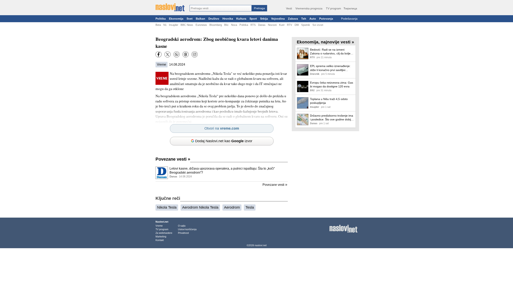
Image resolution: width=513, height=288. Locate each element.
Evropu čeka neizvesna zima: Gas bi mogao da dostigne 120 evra (331, 84)
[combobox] (221, 8)
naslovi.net (261, 245)
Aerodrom (232, 207)
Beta (158, 24)
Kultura (241, 18)
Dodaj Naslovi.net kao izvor (223, 141)
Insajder (173, 24)
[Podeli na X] (168, 54)
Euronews (201, 24)
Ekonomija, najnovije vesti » (325, 42)
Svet (190, 18)
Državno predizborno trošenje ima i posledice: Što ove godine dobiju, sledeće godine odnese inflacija (331, 117)
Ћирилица (350, 8)
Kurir (282, 24)
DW (297, 24)
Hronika (227, 18)
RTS (253, 24)
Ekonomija (176, 18)
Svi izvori (317, 24)
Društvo (213, 18)
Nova (234, 24)
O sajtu (182, 225)
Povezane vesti (173, 159)
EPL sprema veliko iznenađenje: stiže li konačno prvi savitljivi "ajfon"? (330, 68)
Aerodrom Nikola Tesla (200, 207)
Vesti (289, 8)
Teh (303, 18)
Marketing (161, 236)
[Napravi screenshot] (195, 54)
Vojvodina (278, 18)
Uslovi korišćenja (187, 229)
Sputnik (305, 24)
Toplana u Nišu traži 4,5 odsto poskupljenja (329, 100)
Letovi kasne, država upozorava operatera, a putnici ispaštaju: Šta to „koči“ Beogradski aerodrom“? (222, 170)
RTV (289, 24)
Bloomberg (215, 24)
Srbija (264, 18)
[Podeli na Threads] (186, 54)
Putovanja (326, 18)
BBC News (187, 24)
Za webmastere (164, 233)
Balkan (200, 18)
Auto (312, 18)
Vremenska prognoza (308, 8)
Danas (262, 24)
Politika (161, 18)
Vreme (161, 64)
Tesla (249, 207)
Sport (253, 18)
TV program (333, 8)
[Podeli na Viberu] (177, 54)
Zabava (293, 18)
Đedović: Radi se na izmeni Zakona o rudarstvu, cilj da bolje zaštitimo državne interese (330, 51)
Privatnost (183, 233)
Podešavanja (349, 18)
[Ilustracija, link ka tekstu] (162, 173)
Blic (226, 24)
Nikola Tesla (167, 207)
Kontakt (160, 240)
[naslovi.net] (170, 7)
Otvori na (221, 128)
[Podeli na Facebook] (159, 54)
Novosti (272, 24)
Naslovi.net (162, 221)
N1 (165, 24)
